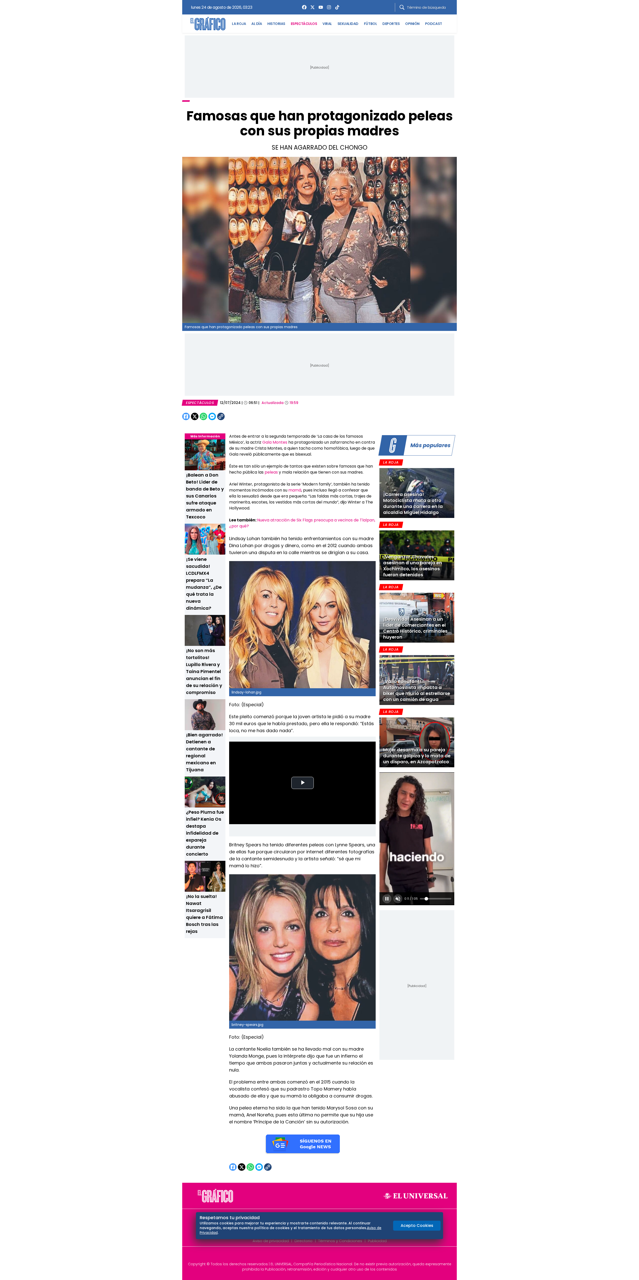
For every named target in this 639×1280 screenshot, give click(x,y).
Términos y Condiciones (340, 1240)
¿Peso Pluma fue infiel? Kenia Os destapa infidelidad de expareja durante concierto (205, 833)
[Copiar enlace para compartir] (233, 416)
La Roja (391, 462)
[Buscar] (402, 7)
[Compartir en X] (194, 416)
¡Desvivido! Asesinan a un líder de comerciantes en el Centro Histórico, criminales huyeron (415, 628)
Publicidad (377, 1240)
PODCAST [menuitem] (433, 23)
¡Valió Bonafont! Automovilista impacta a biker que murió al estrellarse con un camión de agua (416, 690)
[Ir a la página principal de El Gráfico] (207, 23)
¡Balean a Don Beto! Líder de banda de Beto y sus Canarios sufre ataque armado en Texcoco (205, 496)
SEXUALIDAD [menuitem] (347, 23)
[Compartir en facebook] (186, 416)
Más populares (430, 445)
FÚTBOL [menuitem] (370, 23)
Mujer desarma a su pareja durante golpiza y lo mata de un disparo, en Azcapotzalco (417, 756)
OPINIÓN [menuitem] (412, 23)
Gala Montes (274, 442)
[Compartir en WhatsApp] (203, 416)
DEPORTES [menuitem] (391, 23)
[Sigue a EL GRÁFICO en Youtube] (324, 1255)
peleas (272, 472)
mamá (294, 490)
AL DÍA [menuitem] (256, 23)
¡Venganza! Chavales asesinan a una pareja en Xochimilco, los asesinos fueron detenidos (412, 566)
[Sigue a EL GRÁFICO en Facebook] (314, 1255)
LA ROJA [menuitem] (239, 23)
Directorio (304, 1240)
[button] (386, 898)
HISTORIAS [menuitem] (276, 23)
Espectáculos (199, 402)
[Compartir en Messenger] (212, 416)
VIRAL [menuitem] (327, 23)
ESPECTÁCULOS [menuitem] (304, 23)
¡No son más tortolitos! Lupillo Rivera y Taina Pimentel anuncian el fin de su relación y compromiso (204, 671)
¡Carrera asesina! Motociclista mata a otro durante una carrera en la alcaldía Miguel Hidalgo (413, 503)
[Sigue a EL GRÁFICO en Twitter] (318, 1255)
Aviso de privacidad (271, 1240)
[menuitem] (303, 7)
